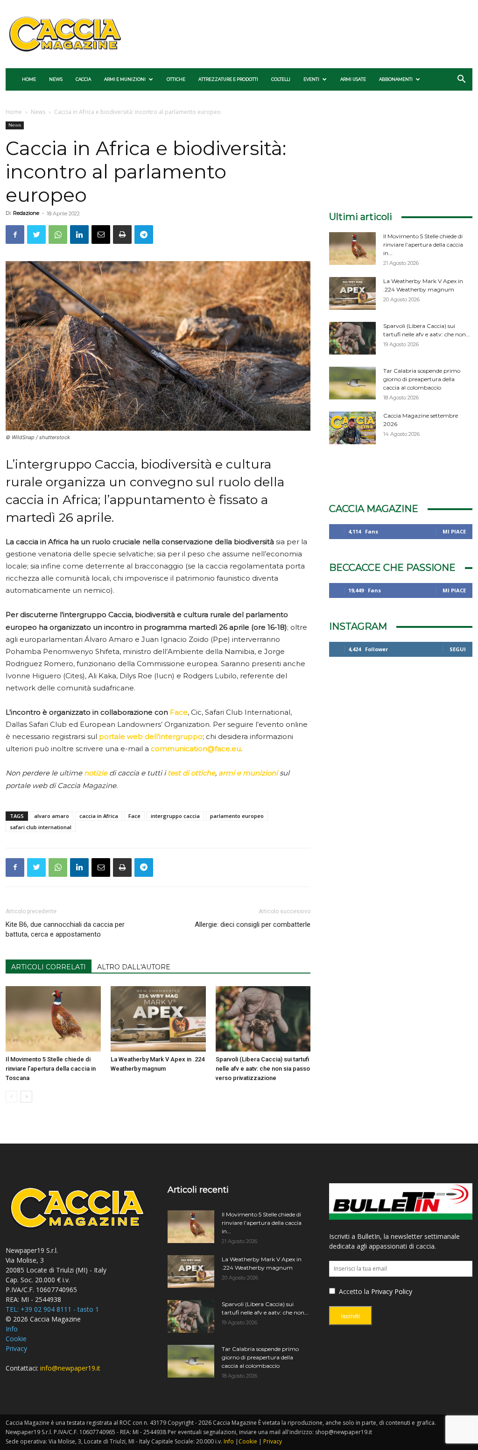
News (56, 79)
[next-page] (26, 1096)
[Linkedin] (79, 234)
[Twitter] (36, 234)
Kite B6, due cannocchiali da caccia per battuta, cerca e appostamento (65, 929)
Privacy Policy (391, 1291)
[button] (461, 80)
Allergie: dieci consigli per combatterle (252, 924)
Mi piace (454, 531)
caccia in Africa (98, 815)
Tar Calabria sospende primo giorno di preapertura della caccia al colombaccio (421, 379)
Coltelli (280, 79)
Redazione (26, 213)
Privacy (16, 1348)
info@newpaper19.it (70, 1368)
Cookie (16, 1338)
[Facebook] (15, 234)
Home (29, 79)
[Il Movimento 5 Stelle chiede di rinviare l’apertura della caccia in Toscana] (53, 1019)
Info (12, 1328)
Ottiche (176, 79)
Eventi (311, 79)
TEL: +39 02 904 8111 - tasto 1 (52, 1309)
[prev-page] (11, 1096)
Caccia (83, 79)
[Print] (122, 234)
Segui (458, 649)
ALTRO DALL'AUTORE (133, 967)
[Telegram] (143, 234)
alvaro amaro (51, 815)
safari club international (40, 827)
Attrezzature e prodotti (228, 79)
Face (179, 712)
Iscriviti (350, 1316)
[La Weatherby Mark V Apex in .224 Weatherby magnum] (158, 1019)
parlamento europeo (237, 815)
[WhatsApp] (58, 234)
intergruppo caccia (175, 815)
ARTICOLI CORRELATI (48, 967)
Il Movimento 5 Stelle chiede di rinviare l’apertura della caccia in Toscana (51, 1068)
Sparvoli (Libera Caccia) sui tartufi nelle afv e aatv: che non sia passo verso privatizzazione (263, 1068)
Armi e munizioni (125, 79)
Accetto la (353, 1291)
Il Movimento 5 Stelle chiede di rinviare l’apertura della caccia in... (423, 244)
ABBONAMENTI (396, 79)
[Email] (100, 234)
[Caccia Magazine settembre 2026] (352, 428)
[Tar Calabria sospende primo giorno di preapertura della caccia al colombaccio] (352, 383)
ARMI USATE (353, 79)
